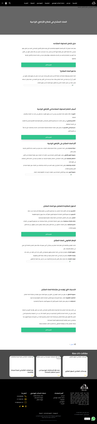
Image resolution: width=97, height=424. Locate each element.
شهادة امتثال (40, 400)
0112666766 (20, 399)
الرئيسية (75, 3)
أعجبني (72, 344)
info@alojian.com (19, 402)
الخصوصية (55, 413)
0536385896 (20, 396)
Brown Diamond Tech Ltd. (51, 420)
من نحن (68, 3)
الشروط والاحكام (48, 413)
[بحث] (9, 3)
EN (2, 3)
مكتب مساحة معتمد (38, 396)
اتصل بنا (26, 3)
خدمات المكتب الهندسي (58, 3)
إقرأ (85, 375)
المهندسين (40, 3)
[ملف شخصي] (94, 3)
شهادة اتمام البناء (38, 398)
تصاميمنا (47, 3)
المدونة (32, 3)
